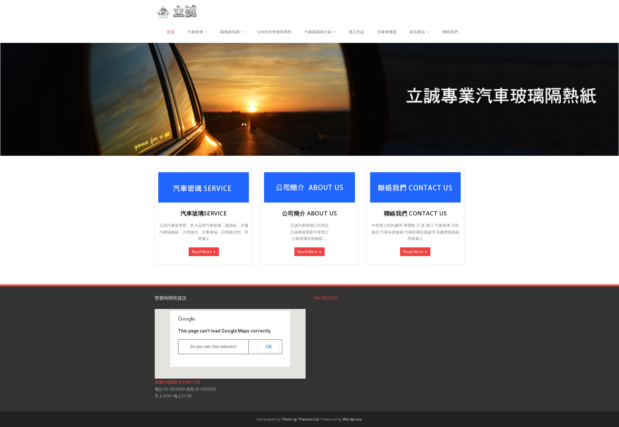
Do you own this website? (213, 346)
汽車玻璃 (195, 32)
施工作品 (356, 32)
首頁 (170, 32)
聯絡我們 (450, 32)
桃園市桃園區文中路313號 (177, 382)
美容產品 (417, 32)
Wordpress (352, 419)
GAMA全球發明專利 (274, 32)
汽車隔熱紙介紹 (317, 32)
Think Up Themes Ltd (300, 419)
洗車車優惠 (387, 32)
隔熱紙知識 (230, 32)
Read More (202, 251)
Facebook (325, 298)
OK (269, 346)
